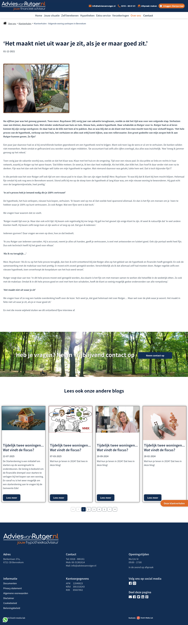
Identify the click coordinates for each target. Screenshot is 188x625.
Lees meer (11, 497)
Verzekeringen (120, 15)
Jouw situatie (52, 15)
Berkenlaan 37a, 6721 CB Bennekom (13, 560)
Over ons (136, 15)
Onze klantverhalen (174, 503)
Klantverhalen (25, 23)
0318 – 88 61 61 (128, 6)
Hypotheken (87, 15)
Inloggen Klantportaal (173, 6)
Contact (148, 15)
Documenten (10, 583)
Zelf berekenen (70, 15)
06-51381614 (78, 562)
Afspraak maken (149, 6)
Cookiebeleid (10, 603)
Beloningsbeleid (11, 608)
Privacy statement (12, 588)
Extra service (103, 15)
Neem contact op (155, 355)
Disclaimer (8, 598)
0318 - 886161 (77, 559)
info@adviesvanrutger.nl (103, 6)
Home (38, 15)
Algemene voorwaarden (15, 593)
